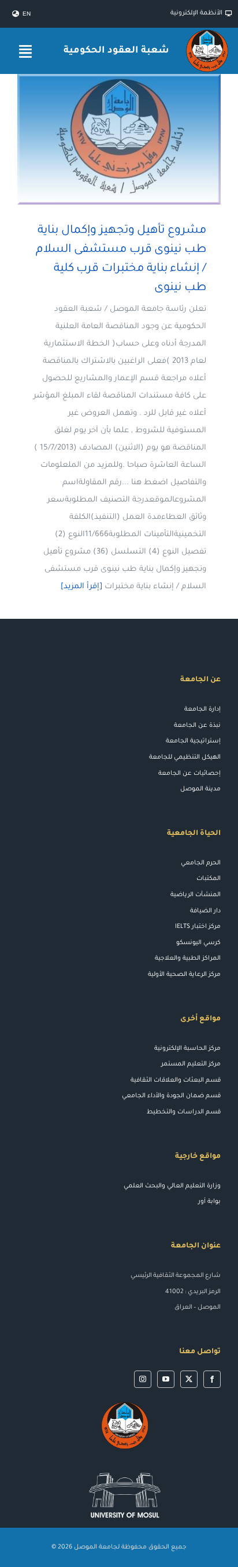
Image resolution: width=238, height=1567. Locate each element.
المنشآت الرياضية (195, 895)
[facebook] (212, 1379)
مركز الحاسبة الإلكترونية (187, 1048)
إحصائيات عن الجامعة (189, 773)
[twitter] (189, 1379)
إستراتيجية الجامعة (193, 741)
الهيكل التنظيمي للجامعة (185, 757)
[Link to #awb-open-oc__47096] (25, 51)
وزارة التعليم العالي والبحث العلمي (172, 1186)
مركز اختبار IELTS (198, 926)
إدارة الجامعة (202, 709)
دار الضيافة (205, 911)
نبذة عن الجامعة (197, 725)
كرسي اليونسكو (198, 943)
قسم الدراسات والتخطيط (184, 1112)
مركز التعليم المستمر (191, 1064)
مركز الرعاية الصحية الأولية (184, 974)
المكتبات (208, 878)
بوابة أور (209, 1201)
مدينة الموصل (200, 789)
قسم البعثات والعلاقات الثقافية (176, 1080)
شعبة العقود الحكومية (116, 51)
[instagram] (142, 1379)
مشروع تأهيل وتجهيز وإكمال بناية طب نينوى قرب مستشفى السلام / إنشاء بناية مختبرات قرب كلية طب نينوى (136, 140)
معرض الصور (103, 140)
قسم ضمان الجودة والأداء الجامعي (171, 1096)
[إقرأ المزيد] (81, 586)
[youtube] (165, 1379)
